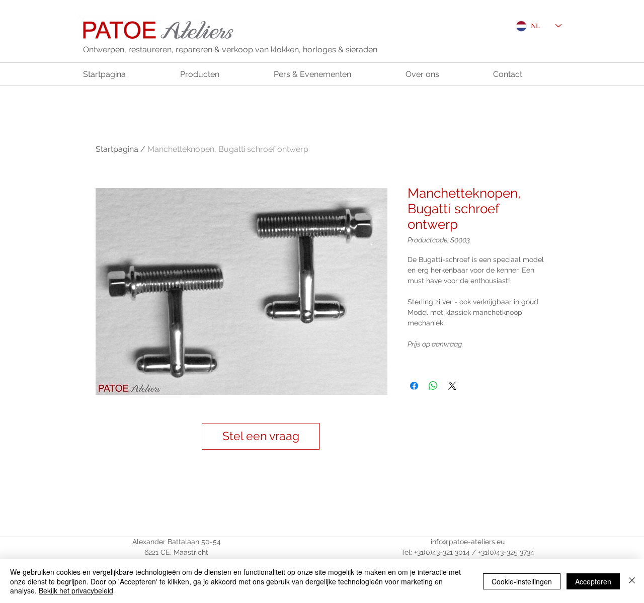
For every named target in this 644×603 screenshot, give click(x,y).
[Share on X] (452, 386)
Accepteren (593, 581)
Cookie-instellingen (522, 581)
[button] (260, 436)
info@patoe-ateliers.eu (468, 542)
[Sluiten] (632, 581)
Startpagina (117, 149)
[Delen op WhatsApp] (433, 386)
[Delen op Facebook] (414, 386)
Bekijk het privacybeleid (76, 590)
